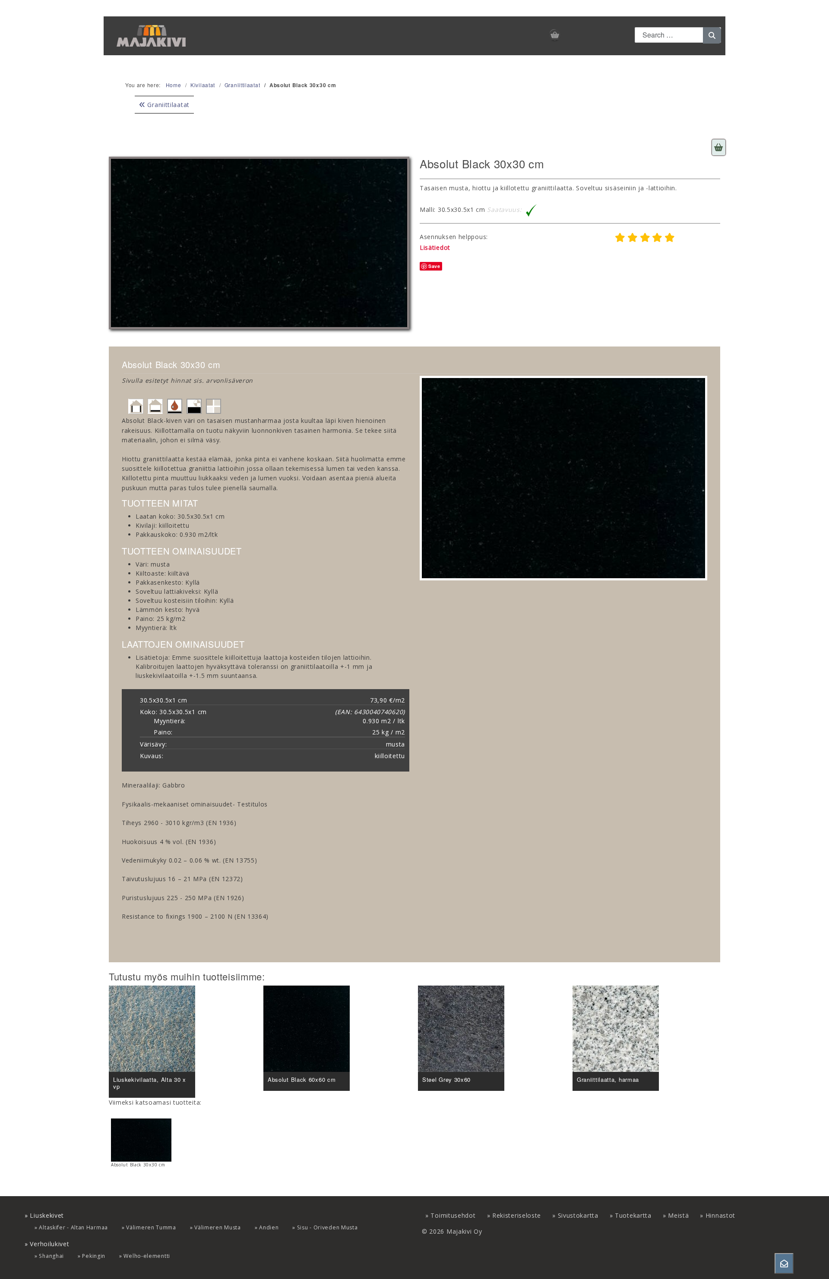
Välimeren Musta (217, 1227)
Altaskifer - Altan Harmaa (73, 1227)
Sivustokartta (578, 1215)
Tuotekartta (633, 1215)
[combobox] (678, 35)
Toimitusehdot (452, 1215)
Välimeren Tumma (151, 1227)
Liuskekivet (47, 1215)
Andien (268, 1227)
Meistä (678, 1215)
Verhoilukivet (49, 1244)
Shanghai (51, 1256)
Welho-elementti (146, 1256)
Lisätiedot (435, 247)
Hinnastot (720, 1215)
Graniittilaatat (168, 105)
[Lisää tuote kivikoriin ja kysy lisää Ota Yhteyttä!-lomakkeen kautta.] (718, 147)
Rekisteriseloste (516, 1215)
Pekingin (93, 1256)
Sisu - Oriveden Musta (327, 1227)
